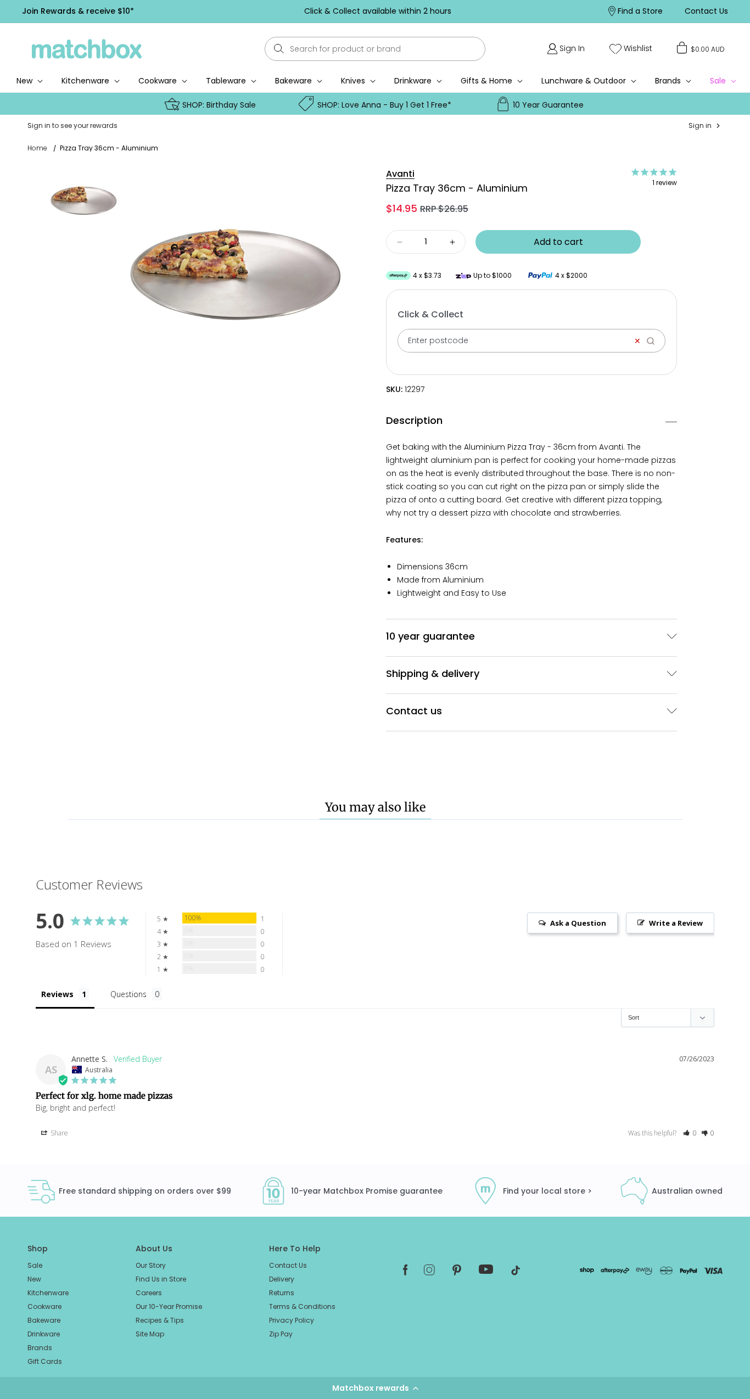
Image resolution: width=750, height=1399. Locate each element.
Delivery (281, 1279)
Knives (353, 81)
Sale (34, 1265)
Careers (149, 1292)
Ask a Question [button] (578, 923)
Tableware (226, 81)
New (34, 1279)
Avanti (400, 173)
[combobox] (375, 49)
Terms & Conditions (302, 1306)
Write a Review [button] (676, 923)
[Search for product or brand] (278, 48)
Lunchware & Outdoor (583, 81)
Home (37, 148)
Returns (281, 1292)
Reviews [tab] (57, 994)
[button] (375, 1388)
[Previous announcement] (203, 11)
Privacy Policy (291, 1320)
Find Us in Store (161, 1279)
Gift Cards (44, 1361)
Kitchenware (85, 81)
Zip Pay (281, 1334)
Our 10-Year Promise (169, 1306)
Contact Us (288, 1265)
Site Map (150, 1334)
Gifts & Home (486, 81)
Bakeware (293, 81)
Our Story (151, 1265)
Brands (668, 81)
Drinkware (413, 81)
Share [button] (58, 1133)
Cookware (157, 81)
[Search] (654, 340)
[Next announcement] (551, 11)
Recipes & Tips (160, 1320)
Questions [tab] (128, 994)
